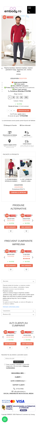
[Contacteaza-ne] (29, 12)
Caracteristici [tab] (6, 311)
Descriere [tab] (5, 281)
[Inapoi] (1, 68)
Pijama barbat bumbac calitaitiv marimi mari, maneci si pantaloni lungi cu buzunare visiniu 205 (27, 332)
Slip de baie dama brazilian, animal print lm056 (26, 251)
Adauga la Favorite (11, 125)
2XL (26, 97)
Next (34, 42)
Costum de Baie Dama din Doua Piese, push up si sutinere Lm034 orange (10, 251)
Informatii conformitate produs (11, 307)
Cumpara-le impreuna (18, 192)
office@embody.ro (19, 391)
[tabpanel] (18, 40)
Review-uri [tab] (6, 314)
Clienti (18, 377)
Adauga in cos (23, 110)
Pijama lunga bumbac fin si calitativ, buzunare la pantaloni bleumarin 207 (26, 215)
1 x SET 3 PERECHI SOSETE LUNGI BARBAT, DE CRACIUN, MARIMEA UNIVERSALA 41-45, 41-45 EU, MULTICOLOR (26, 180)
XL (21, 97)
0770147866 (20, 389)
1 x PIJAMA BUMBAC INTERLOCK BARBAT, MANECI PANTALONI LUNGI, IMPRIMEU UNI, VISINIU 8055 (11, 180)
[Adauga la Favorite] (11, 231)
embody (18, 74)
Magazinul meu (17, 373)
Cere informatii (25, 125)
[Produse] (29, 8)
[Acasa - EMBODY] (12, 10)
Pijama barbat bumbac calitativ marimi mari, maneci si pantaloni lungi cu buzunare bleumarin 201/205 (10, 215)
